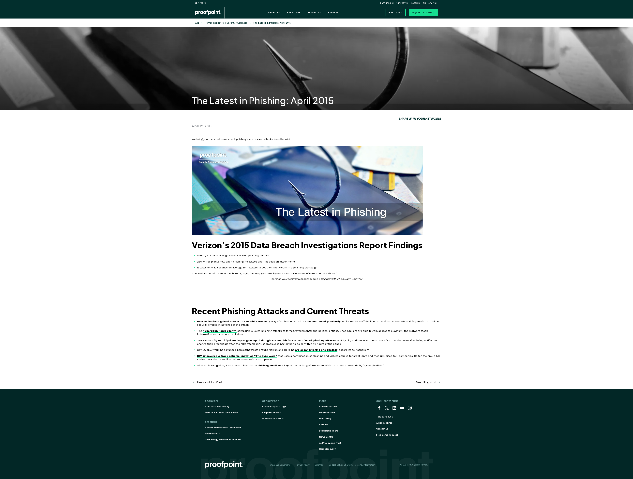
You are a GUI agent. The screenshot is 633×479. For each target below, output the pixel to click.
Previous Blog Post (209, 382)
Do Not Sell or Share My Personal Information (352, 465)
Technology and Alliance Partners (223, 439)
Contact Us (382, 428)
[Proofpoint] (210, 12)
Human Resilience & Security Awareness (226, 23)
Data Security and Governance (221, 412)
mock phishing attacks (320, 340)
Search (202, 3)
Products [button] (274, 12)
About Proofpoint (328, 406)
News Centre (326, 436)
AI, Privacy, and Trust (330, 443)
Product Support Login (274, 406)
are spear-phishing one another (316, 349)
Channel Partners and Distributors (223, 427)
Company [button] (333, 12)
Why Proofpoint (327, 412)
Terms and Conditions (279, 465)
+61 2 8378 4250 (384, 416)
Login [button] (414, 3)
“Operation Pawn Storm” (220, 330)
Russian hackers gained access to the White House (232, 321)
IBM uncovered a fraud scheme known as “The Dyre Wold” (237, 355)
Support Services (271, 412)
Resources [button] (314, 12)
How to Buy (325, 418)
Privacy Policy (302, 465)
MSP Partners (212, 433)
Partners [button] (385, 3)
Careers (323, 424)
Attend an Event (384, 422)
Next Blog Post (426, 382)
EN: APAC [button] (428, 3)
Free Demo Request (387, 434)
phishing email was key (273, 365)
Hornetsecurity (327, 449)
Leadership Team (328, 430)
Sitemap (319, 465)
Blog (197, 23)
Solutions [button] (294, 12)
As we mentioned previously (322, 321)
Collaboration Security (217, 406)
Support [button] (401, 3)
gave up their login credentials (266, 340)
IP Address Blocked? (273, 418)
